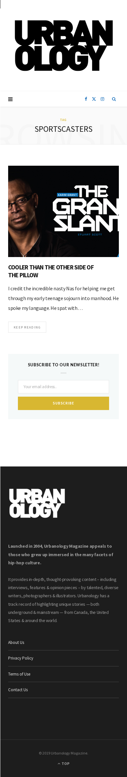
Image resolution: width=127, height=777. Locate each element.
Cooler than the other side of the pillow (51, 271)
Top (65, 763)
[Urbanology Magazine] (63, 46)
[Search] (114, 99)
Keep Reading (27, 327)
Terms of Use (19, 674)
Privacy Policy (20, 658)
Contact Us (18, 690)
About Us (16, 642)
